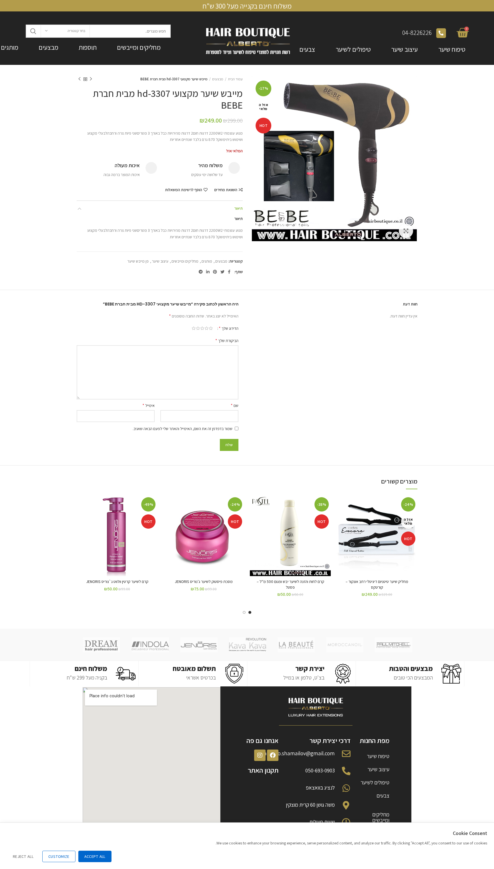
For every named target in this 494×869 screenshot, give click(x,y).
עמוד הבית (235, 79)
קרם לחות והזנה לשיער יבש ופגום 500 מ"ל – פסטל (290, 584)
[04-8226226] (441, 33)
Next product (79, 79)
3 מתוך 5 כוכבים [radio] (202, 328)
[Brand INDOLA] (150, 645)
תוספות (88, 47)
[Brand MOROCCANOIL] (344, 645)
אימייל (148, 405)
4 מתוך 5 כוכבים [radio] (198, 328)
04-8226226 (417, 33)
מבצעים (48, 47)
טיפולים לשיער (353, 49)
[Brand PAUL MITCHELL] (393, 645)
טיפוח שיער (452, 49)
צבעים (307, 49)
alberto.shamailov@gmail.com (299, 753)
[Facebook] (272, 755)
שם (234, 405)
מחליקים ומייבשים (139, 47)
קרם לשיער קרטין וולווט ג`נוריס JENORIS (117, 581)
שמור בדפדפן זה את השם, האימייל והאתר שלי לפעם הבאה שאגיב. (182, 428)
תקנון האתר (263, 770)
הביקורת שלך (226, 340)
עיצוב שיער (404, 49)
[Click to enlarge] (406, 231)
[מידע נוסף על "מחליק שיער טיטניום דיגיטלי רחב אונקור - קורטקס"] (341, 517)
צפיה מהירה (341, 530)
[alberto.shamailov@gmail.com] (346, 754)
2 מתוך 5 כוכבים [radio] (206, 328)
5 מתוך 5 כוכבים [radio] (194, 328)
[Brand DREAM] (101, 645)
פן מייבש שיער (138, 261)
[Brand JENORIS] (199, 645)
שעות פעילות (322, 821)
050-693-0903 (320, 770)
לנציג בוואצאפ (320, 787)
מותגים (207, 261)
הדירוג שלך (228, 328)
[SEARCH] (33, 31)
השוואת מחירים (225, 190)
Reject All (23, 856)
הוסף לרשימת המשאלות (183, 190)
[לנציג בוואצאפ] (346, 788)
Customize (58, 856)
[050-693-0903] (346, 771)
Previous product (91, 79)
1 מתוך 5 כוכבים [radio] (211, 328)
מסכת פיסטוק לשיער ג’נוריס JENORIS (204, 581)
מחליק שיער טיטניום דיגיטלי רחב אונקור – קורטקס (377, 584)
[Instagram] (260, 755)
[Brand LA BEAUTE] (296, 645)
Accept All (94, 856)
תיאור (238, 208)
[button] (254, 517)
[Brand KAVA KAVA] (247, 645)
